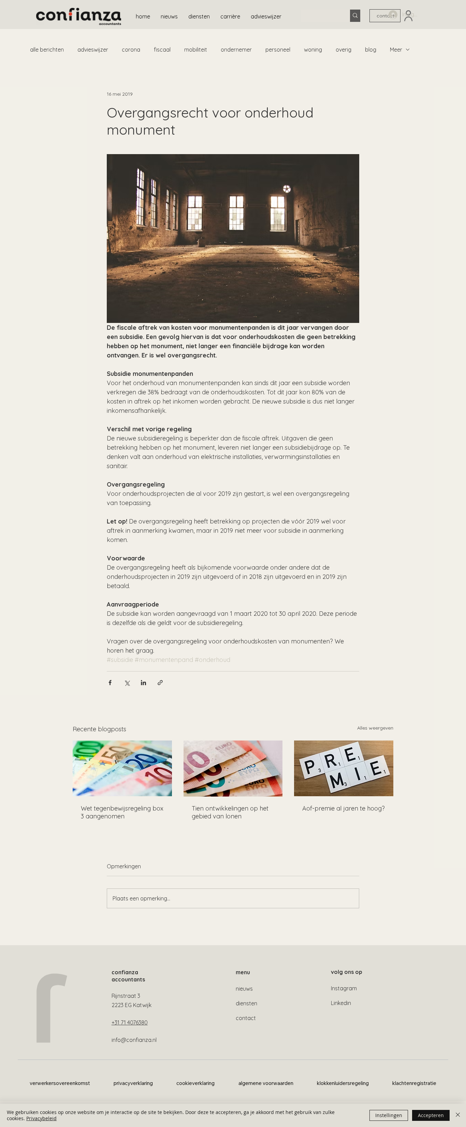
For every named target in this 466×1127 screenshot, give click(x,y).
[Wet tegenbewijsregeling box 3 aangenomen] (122, 768)
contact (246, 1018)
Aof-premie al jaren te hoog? (343, 808)
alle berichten (47, 49)
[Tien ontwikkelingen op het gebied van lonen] (233, 769)
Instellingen (388, 1115)
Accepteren (431, 1115)
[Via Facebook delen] (110, 682)
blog (370, 49)
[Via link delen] (160, 682)
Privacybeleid (41, 1118)
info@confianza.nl (134, 1039)
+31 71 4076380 (130, 1022)
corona (131, 49)
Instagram (344, 988)
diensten (246, 1003)
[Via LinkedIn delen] (143, 682)
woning (313, 49)
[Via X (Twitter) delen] (126, 682)
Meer (396, 49)
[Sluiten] (458, 1115)
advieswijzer (92, 49)
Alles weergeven (375, 728)
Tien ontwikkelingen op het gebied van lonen (230, 812)
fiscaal (162, 49)
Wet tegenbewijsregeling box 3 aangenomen (122, 812)
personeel (277, 49)
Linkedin (341, 1003)
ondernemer (236, 49)
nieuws (244, 988)
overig (343, 49)
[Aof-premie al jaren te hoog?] (343, 768)
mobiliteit (195, 49)
